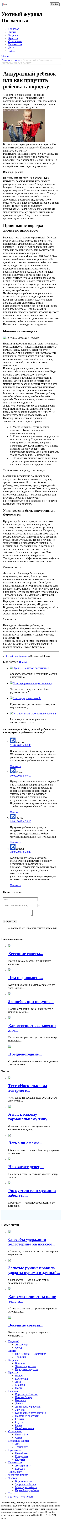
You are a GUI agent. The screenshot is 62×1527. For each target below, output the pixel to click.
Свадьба (20, 1459)
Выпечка (20, 1400)
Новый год (21, 1453)
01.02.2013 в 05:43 (20, 745)
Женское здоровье (25, 1366)
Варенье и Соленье (26, 1394)
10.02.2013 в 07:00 (20, 775)
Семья (18, 1437)
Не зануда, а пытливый (27, 698)
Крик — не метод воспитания (31, 668)
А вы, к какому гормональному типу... (29, 1116)
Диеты (12, 32)
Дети (11, 47)
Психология (15, 44)
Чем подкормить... (25, 977)
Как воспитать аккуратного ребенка (34, 713)
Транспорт (21, 1446)
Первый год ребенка (27, 1490)
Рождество (21, 1456)
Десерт (19, 1403)
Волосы (19, 1375)
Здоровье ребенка (25, 1484)
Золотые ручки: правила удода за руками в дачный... (34, 1270)
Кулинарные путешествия (30, 1412)
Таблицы (20, 1356)
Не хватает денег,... (26, 1166)
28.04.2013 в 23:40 (20, 851)
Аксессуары (22, 1344)
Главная (6, 60)
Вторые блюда (23, 1397)
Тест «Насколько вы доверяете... (27, 1088)
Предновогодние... (25, 1054)
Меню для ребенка (26, 1487)
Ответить (15, 766)
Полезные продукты (27, 1415)
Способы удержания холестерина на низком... (31, 1241)
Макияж (20, 1384)
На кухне (13, 1391)
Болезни (20, 1363)
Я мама (16, 60)
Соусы (19, 1422)
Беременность (23, 1481)
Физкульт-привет (18, 1474)
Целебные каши (24, 1428)
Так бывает (15, 1471)
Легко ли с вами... (25, 1143)
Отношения (15, 41)
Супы (18, 1425)
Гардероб (13, 28)
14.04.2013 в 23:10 (20, 821)
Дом (17, 1443)
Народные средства (26, 1369)
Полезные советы (18, 1440)
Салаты (19, 1419)
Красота (13, 38)
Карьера (20, 1468)
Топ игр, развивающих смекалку (32, 683)
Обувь (18, 1347)
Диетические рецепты (28, 1406)
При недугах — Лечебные (30, 1353)
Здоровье (13, 35)
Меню (5, 56)
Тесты (11, 50)
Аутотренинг (23, 1465)
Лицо (18, 1381)
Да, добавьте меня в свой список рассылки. (32, 928)
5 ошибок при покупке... (31, 1001)
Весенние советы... (25, 953)
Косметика (21, 1378)
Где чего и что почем (20, 1496)
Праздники (14, 1450)
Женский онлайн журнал (17, 656)
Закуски (20, 1409)
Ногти (19, 1387)
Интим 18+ (21, 1434)
